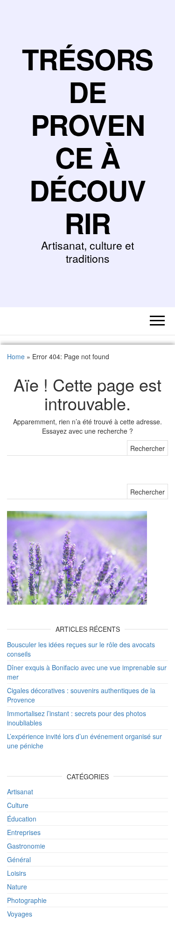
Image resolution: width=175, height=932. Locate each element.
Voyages (19, 913)
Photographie (27, 900)
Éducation (21, 818)
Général (19, 859)
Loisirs (16, 873)
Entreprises (24, 832)
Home (16, 356)
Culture (17, 805)
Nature (17, 886)
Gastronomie (26, 846)
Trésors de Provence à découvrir (88, 140)
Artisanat (20, 791)
